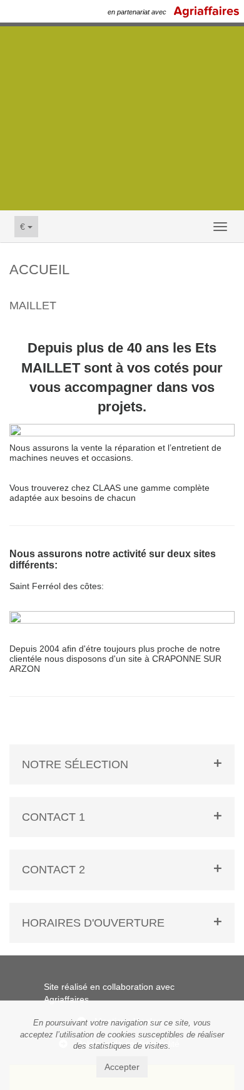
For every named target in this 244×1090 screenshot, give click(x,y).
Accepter (122, 1067)
